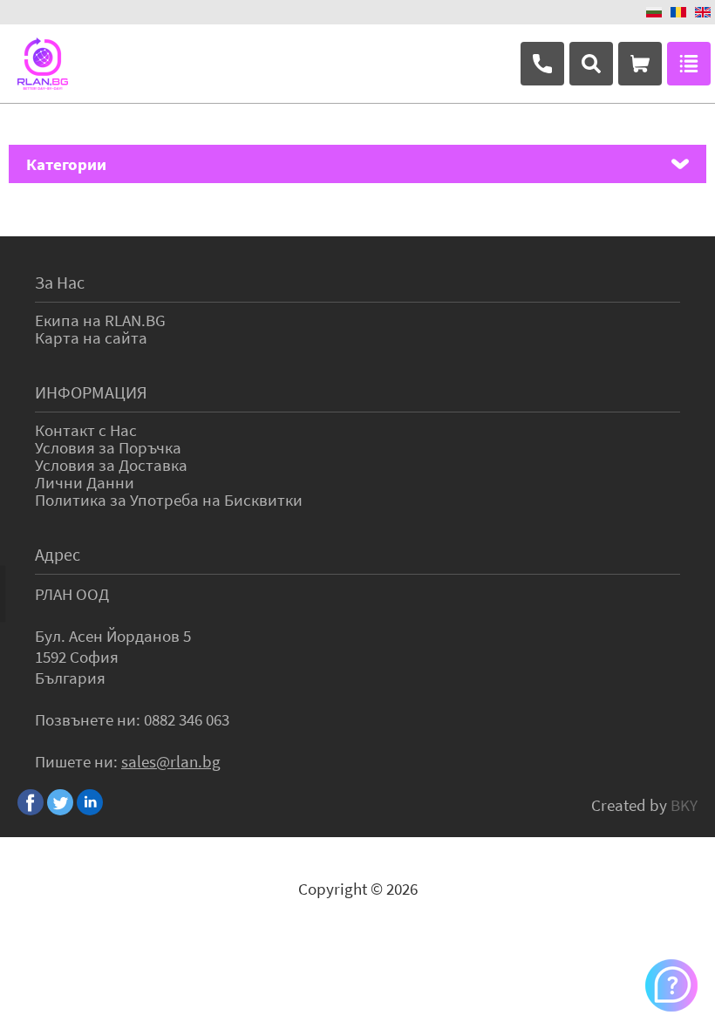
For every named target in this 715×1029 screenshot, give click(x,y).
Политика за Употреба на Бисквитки (169, 499)
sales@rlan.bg (171, 761)
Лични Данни (84, 482)
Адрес (57, 554)
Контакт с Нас (86, 430)
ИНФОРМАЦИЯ (91, 392)
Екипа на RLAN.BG (100, 320)
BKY (684, 804)
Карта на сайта (91, 337)
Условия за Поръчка (108, 447)
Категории (66, 163)
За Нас (60, 282)
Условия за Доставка (111, 465)
